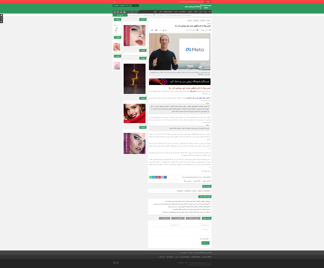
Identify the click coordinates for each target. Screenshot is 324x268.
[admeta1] (180, 82)
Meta (194, 191)
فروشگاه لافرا (170, 257)
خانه (210, 12)
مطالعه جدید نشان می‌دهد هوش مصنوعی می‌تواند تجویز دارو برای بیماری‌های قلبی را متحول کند (185, 212)
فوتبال (155, 12)
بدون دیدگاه (187, 181)
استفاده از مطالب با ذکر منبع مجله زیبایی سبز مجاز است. (199, 265)
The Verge (204, 171)
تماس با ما (183, 253)
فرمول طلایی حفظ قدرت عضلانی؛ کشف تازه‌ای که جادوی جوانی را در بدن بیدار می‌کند (188, 207)
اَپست (176, 257)
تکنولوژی (190, 12)
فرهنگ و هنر (182, 12)
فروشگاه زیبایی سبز (206, 257)
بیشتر (160, 12)
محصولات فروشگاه (168, 12)
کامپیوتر (203, 20)
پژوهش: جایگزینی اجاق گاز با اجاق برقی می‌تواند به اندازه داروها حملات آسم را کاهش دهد (187, 201)
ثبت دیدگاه (205, 243)
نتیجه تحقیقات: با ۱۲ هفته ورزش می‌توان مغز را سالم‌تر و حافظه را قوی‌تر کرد (190, 209)
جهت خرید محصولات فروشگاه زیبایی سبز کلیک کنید (191, 2)
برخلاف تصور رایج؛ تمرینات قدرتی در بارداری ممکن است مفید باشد (161, 15)
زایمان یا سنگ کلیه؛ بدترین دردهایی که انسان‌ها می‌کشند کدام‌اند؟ (129, 15)
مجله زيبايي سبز (201, 98)
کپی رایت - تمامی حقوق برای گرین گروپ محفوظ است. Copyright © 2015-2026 (194, 263)
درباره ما (190, 253)
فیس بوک (192, 91)
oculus (200, 191)
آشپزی (200, 12)
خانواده (195, 12)
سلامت (175, 12)
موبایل (189, 20)
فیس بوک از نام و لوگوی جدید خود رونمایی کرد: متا (193, 26)
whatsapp (207, 191)
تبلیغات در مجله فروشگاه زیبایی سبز (202, 253)
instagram (187, 191)
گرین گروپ (162, 257)
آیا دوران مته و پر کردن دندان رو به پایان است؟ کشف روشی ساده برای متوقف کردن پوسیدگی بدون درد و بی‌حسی (181, 204)
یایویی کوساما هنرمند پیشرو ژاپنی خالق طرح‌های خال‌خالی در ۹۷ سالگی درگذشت (197, 15)
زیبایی (205, 12)
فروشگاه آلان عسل (184, 257)
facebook (180, 191)
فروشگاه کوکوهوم (195, 257)
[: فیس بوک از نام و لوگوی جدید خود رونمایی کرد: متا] (152, 30)
